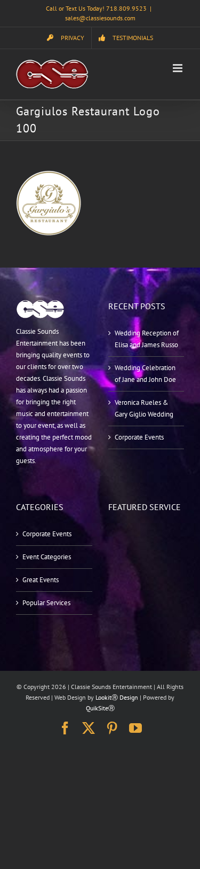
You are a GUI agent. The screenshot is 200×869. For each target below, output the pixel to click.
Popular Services (46, 602)
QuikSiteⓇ (100, 708)
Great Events (40, 579)
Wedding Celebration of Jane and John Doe (145, 373)
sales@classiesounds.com (100, 18)
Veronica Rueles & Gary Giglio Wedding (144, 408)
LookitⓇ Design (116, 697)
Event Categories (46, 556)
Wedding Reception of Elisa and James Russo (147, 338)
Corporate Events (139, 437)
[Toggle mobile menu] (178, 68)
